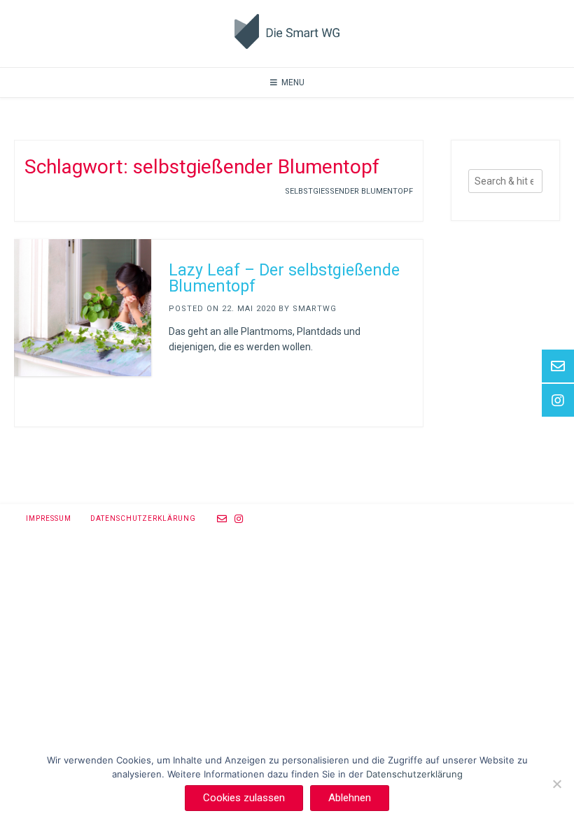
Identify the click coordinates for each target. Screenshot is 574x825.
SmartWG (315, 308)
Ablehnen (349, 797)
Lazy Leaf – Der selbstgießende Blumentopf (284, 278)
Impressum (48, 518)
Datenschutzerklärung (143, 518)
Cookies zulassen (244, 797)
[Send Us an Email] (222, 518)
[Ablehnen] (557, 784)
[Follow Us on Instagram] (239, 518)
